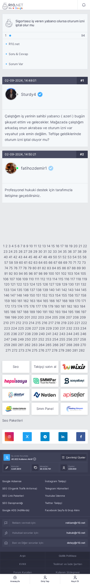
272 (15, 350)
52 (64, 257)
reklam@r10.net (75, 522)
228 (42, 328)
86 (64, 268)
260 (14, 345)
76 (16, 268)
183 (76, 306)
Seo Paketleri (12, 420)
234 (83, 328)
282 (82, 350)
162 (26, 301)
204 (48, 317)
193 (57, 312)
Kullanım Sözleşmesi (68, 572)
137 (32, 290)
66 (50, 262)
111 (37, 279)
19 (70, 246)
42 (15, 257)
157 (77, 295)
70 (70, 262)
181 (63, 306)
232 (69, 328)
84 (54, 268)
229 (49, 328)
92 (11, 273)
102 (63, 273)
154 (57, 295)
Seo (16, 367)
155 (64, 295)
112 (42, 279)
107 (12, 279)
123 (25, 284)
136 (26, 290)
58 (11, 262)
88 (74, 268)
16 (57, 246)
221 (77, 323)
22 (85, 246)
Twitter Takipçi (53, 502)
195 (71, 312)
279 (61, 350)
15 (53, 246)
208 (76, 317)
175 (25, 306)
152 (45, 295)
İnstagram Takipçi (55, 481)
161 (19, 301)
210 (6, 323)
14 (48, 246)
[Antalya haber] (16, 409)
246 (83, 334)
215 (38, 323)
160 (13, 301)
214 (31, 323)
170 (77, 301)
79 (30, 268)
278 (55, 350)
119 (84, 279)
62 (30, 262)
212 (18, 323)
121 (13, 284)
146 (6, 295)
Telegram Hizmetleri (56, 488)
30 (40, 251)
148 (19, 295)
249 (21, 339)
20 (76, 246)
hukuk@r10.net (75, 532)
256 (69, 339)
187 (19, 312)
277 (48, 350)
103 (70, 273)
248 (14, 339)
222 (84, 323)
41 (10, 257)
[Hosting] (16, 395)
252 (41, 339)
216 (44, 323)
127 (51, 284)
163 (32, 301)
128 (58, 284)
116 (66, 279)
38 (80, 251)
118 (78, 279)
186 (13, 312)
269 (76, 345)
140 (51, 290)
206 (62, 317)
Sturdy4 (28, 94)
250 (28, 339)
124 (32, 284)
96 (31, 273)
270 (83, 345)
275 (35, 350)
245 (76, 334)
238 (28, 334)
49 (50, 257)
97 (36, 273)
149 (25, 295)
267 (62, 345)
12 (39, 246)
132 (83, 284)
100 (51, 273)
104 (77, 273)
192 (51, 312)
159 (7, 301)
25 (16, 251)
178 (44, 306)
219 (63, 323)
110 (31, 279)
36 (70, 251)
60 (21, 262)
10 (31, 246)
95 (26, 273)
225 (21, 328)
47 (40, 257)
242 (55, 334)
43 (20, 257)
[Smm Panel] (16, 381)
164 (39, 301)
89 (79, 268)
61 (26, 262)
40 (6, 257)
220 (71, 323)
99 (46, 273)
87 (69, 268)
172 (7, 306)
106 (5, 279)
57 (6, 262)
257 (76, 339)
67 (55, 262)
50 (55, 257)
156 (71, 295)
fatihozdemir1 (34, 168)
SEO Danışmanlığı (12, 502)
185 (6, 312)
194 (64, 312)
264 (41, 345)
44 (25, 257)
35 (65, 251)
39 (84, 251)
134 (13, 290)
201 (27, 317)
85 (59, 268)
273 (21, 350)
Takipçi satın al (45, 367)
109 (25, 279)
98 (40, 273)
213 (25, 323)
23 (6, 251)
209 (83, 317)
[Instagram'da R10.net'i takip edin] (9, 436)
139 (45, 290)
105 (83, 273)
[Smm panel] (45, 381)
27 (25, 251)
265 (49, 345)
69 (65, 262)
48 (45, 257)
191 (45, 312)
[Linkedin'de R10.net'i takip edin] (63, 436)
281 (75, 350)
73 (84, 262)
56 (84, 257)
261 (21, 345)
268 (69, 345)
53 (70, 257)
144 (77, 290)
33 (55, 251)
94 (21, 273)
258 (83, 339)
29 (35, 251)
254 (55, 339)
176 (32, 306)
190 (39, 312)
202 (34, 317)
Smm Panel (45, 409)
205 (55, 317)
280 (68, 350)
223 (7, 328)
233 (76, 328)
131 (77, 284)
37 (74, 251)
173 (13, 306)
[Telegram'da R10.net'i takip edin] (45, 436)
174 (19, 306)
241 (48, 334)
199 (13, 317)
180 (57, 306)
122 (19, 284)
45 (30, 257)
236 (14, 334)
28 (30, 251)
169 (71, 301)
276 (41, 350)
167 (58, 301)
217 (51, 323)
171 (83, 301)
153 (51, 295)
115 (60, 279)
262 (27, 345)
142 (64, 290)
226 (28, 328)
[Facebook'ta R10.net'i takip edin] (80, 436)
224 (14, 328)
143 (71, 290)
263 (35, 345)
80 (34, 268)
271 (8, 350)
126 (45, 284)
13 (44, 246)
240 (42, 334)
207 (69, 317)
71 (74, 262)
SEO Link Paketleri (13, 495)
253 (48, 339)
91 (6, 273)
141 (58, 290)
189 (32, 312)
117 (72, 279)
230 (56, 328)
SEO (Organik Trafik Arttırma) (19, 488)
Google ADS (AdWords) (16, 510)
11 (35, 246)
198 (7, 317)
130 (71, 284)
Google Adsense (12, 481)
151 (38, 295)
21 (80, 246)
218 (57, 323)
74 (6, 268)
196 (77, 312)
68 (60, 262)
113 (48, 279)
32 (50, 251)
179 (50, 306)
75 (11, 268)
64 (40, 262)
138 (39, 290)
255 (62, 339)
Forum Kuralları (23, 572)
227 (35, 328)
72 (79, 262)
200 (21, 317)
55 (80, 257)
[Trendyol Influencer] (74, 367)
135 (19, 290)
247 (7, 339)
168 (65, 301)
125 (39, 284)
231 (62, 328)
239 (35, 334)
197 (83, 312)
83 (49, 268)
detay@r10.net (76, 542)
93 (16, 273)
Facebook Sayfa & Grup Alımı (62, 510)
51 (60, 257)
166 (52, 301)
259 (7, 345)
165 (45, 301)
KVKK (22, 563)
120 (7, 284)
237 (21, 334)
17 (62, 246)
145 (83, 290)
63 (36, 262)
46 (35, 257)
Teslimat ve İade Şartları (67, 563)
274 (28, 350)
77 (20, 268)
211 (12, 323)
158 (83, 295)
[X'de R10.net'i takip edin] (27, 436)
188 (25, 312)
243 (62, 334)
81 (39, 268)
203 (41, 317)
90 (84, 268)
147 (13, 295)
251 (34, 339)
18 (66, 246)
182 (69, 306)
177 (38, 306)
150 (32, 295)
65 (46, 262)
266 (55, 345)
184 (82, 306)
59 (16, 262)
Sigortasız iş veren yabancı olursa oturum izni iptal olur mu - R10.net (16, 6)
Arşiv (23, 555)
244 (69, 334)
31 (45, 251)
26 (20, 251)
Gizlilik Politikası (67, 555)
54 (74, 257)
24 (10, 251)
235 (7, 334)
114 (54, 279)
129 (64, 284)
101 (57, 273)
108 (18, 279)
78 (25, 268)
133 (6, 290)
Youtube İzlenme (55, 495)
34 (60, 251)
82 (44, 268)
